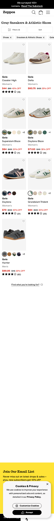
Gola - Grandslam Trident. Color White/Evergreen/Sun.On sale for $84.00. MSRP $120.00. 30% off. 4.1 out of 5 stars (40, 186)
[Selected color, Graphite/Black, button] (4, 254)
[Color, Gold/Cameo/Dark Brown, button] (35, 132)
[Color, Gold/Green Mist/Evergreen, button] (18, 132)
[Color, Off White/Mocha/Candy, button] (14, 193)
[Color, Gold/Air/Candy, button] (40, 132)
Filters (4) (16, 30)
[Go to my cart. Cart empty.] (41, 12)
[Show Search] (34, 12)
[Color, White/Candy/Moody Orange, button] (40, 193)
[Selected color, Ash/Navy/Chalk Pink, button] (4, 193)
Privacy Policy (34, 497)
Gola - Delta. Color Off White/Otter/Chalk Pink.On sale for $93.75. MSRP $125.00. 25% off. (40, 68)
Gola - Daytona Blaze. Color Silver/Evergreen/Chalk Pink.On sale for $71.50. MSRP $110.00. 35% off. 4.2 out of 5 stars (40, 125)
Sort (40, 30)
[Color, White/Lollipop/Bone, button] (35, 193)
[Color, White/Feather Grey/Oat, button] (44, 193)
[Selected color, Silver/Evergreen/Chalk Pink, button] (30, 132)
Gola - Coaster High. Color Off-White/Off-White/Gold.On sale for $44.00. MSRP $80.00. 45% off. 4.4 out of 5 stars (14, 68)
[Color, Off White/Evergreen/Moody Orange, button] (14, 254)
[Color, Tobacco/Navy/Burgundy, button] (9, 254)
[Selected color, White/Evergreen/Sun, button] (30, 193)
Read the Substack (32, 6)
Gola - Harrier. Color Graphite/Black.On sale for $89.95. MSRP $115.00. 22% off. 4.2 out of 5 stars (14, 247)
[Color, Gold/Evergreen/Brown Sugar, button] (44, 132)
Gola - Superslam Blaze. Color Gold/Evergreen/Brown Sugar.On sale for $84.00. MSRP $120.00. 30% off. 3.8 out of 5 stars (14, 125)
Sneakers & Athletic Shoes (29, 37)
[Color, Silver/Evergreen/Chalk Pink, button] (9, 132)
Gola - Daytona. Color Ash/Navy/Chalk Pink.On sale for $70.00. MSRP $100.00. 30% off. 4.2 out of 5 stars (14, 186)
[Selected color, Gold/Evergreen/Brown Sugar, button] (4, 132)
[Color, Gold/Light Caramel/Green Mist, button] (14, 132)
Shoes (6, 37)
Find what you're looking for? (25, 284)
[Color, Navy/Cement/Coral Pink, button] (9, 193)
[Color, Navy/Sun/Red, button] (18, 254)
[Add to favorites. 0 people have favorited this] (24, 44)
